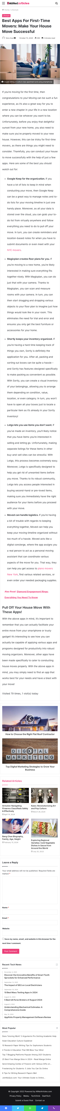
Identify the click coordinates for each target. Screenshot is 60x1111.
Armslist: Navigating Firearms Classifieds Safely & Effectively (15, 808)
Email (5, 918)
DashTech (46, 1096)
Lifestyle (14, 10)
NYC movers (14, 250)
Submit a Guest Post (24, 1100)
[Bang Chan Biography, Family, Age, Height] (15, 826)
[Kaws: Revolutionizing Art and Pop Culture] (44, 795)
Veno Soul (10, 38)
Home (6, 10)
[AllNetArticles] (18, 3)
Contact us (40, 1100)
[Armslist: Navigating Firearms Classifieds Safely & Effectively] (15, 795)
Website (5, 928)
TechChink (35, 1096)
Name (5, 907)
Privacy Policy (15, 1096)
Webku (26, 1096)
